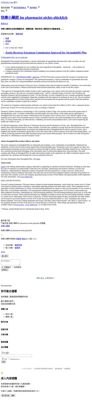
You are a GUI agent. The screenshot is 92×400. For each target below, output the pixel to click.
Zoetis (3, 167)
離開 (12, 395)
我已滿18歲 (5, 395)
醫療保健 (19, 34)
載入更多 (5, 256)
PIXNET (29, 368)
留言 (24, 239)
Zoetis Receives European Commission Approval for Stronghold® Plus (46, 52)
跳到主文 (4, 24)
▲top (3, 252)
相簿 (7, 38)
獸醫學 (17, 248)
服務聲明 (67, 368)
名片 (7, 44)
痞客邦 (19, 239)
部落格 (8, 41)
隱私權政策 (58, 368)
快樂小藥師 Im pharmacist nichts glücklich (34, 17)
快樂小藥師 (5, 226)
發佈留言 (5, 270)
